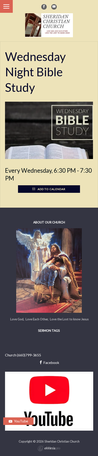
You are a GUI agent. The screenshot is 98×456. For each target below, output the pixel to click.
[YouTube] (54, 7)
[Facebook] (44, 7)
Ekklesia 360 (49, 448)
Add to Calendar (51, 189)
